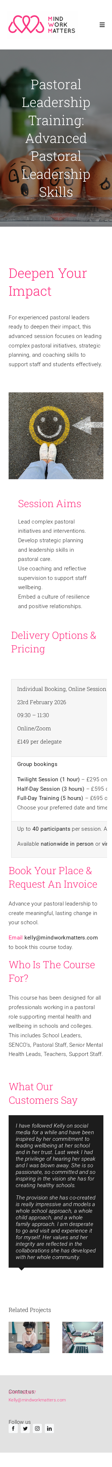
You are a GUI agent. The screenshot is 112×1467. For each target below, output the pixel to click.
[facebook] (13, 1428)
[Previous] (13, 1337)
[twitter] (25, 1428)
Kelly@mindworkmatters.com (37, 1400)
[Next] (98, 1337)
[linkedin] (49, 1428)
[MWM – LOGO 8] (42, 25)
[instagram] (37, 1428)
